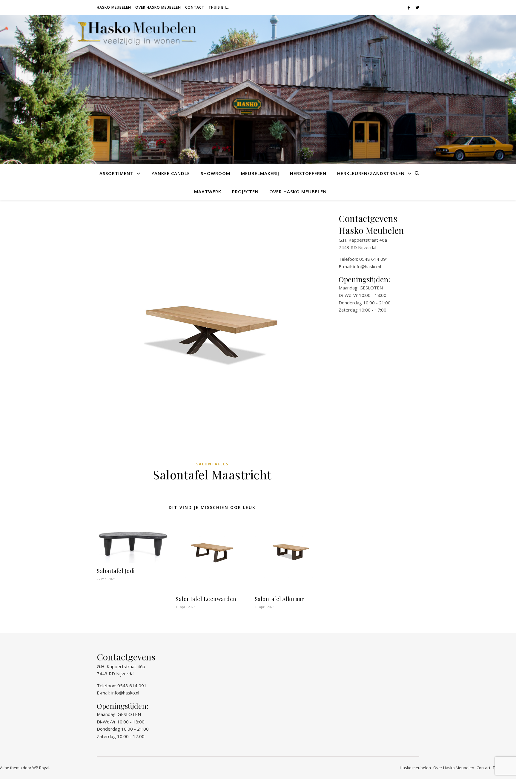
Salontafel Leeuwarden (206, 598)
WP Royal (40, 767)
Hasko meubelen (114, 7)
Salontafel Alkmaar (279, 598)
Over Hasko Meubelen (158, 7)
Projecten (245, 191)
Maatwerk (207, 191)
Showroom (215, 173)
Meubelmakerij (260, 173)
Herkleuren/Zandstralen (371, 173)
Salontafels (212, 464)
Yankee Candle (170, 173)
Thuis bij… (218, 7)
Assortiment (116, 173)
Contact (194, 7)
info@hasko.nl (367, 266)
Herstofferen (308, 173)
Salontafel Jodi (116, 570)
